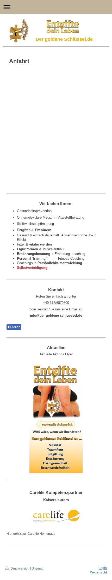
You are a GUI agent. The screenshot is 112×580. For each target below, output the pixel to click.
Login (103, 568)
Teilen (15, 327)
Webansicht (98, 572)
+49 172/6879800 (56, 303)
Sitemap (37, 568)
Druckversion (20, 568)
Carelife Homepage (41, 534)
